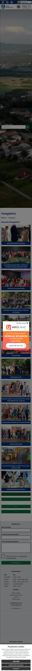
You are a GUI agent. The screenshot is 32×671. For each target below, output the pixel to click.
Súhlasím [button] (16, 661)
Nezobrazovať (22, 323)
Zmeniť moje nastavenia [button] (16, 665)
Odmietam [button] (16, 668)
